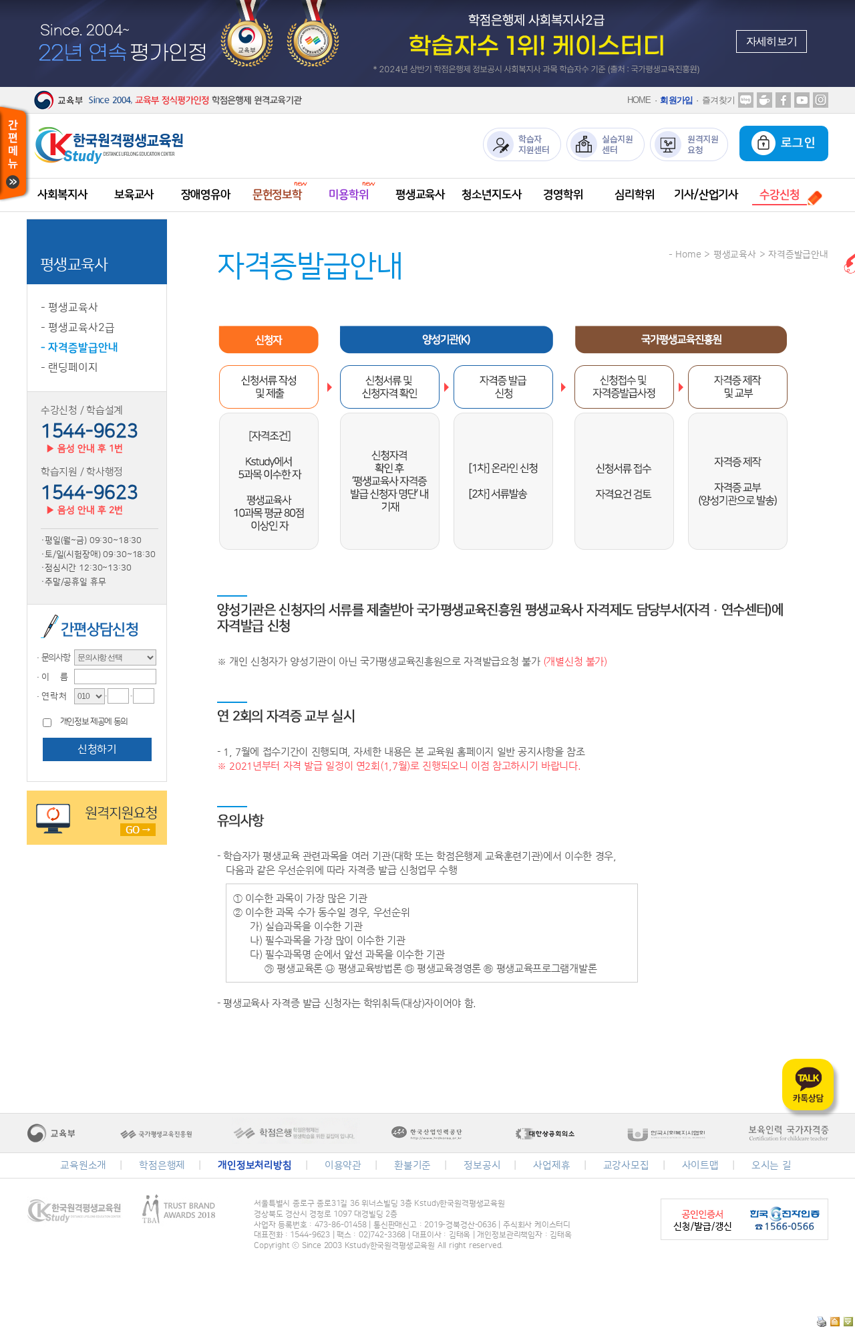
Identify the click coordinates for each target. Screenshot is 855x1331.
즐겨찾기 (718, 100)
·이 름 (50, 677)
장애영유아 (205, 195)
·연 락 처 (50, 696)
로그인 (796, 143)
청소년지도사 (491, 195)
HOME (639, 100)
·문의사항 (52, 657)
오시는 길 (771, 1165)
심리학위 (634, 195)
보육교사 (134, 195)
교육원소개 (83, 1165)
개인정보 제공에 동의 (94, 722)
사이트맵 (700, 1165)
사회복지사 (62, 195)
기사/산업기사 (706, 195)
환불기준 (412, 1165)
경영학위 (562, 195)
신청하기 (96, 749)
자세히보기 (771, 41)
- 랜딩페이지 (69, 368)
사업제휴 (551, 1165)
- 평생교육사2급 (77, 328)
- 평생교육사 (69, 308)
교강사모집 (626, 1165)
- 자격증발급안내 (79, 348)
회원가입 (676, 100)
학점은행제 (162, 1165)
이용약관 (343, 1165)
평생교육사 (420, 195)
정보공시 (482, 1165)
